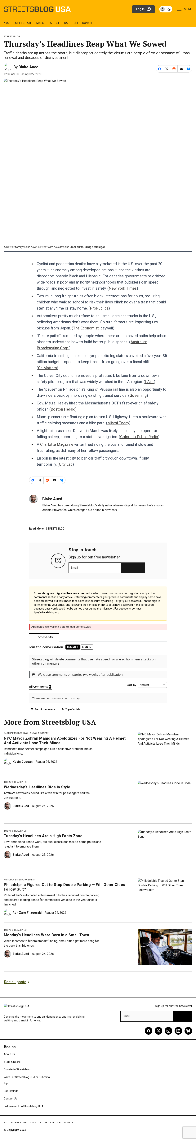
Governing (138, 395)
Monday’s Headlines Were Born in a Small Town (46, 935)
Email (74, 567)
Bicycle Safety (39, 733)
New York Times (123, 288)
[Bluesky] (188, 1031)
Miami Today (118, 423)
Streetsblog (12, 36)
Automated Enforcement (20, 880)
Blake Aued (28, 67)
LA (50, 22)
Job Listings (11, 1090)
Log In (140, 9)
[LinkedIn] (178, 1031)
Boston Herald (63, 409)
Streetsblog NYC (17, 733)
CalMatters (47, 368)
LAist (149, 381)
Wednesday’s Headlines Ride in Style (37, 787)
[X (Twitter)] (158, 1031)
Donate (87, 22)
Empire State (23, 22)
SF (58, 22)
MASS (40, 22)
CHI (76, 22)
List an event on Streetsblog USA (23, 1106)
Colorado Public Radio (139, 436)
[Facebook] (148, 1031)
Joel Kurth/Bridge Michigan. (88, 247)
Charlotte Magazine (56, 444)
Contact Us (10, 1098)
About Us (9, 1054)
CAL (66, 22)
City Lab (66, 464)
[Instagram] (168, 1031)
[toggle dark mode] (165, 9)
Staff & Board (12, 1061)
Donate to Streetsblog (17, 1069)
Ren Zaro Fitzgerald (27, 912)
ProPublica (99, 308)
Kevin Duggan (23, 762)
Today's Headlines (15, 782)
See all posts (15, 982)
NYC (6, 22)
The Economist (86, 328)
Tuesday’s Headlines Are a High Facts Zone (43, 836)
